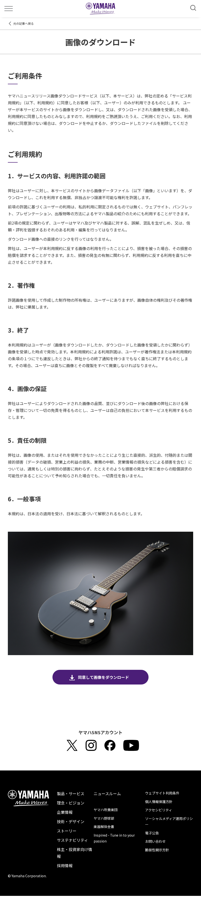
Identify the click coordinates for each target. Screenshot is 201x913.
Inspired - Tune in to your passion (114, 838)
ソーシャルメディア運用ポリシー (169, 821)
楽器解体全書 (104, 826)
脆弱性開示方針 (157, 849)
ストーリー (66, 831)
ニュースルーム (107, 793)
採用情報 (65, 865)
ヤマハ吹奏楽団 (106, 809)
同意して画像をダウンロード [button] (103, 677)
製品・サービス (70, 793)
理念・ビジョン (70, 803)
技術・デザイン (70, 821)
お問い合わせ (155, 841)
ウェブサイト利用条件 (162, 793)
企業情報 (65, 812)
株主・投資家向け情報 (74, 852)
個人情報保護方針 (159, 801)
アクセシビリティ (158, 809)
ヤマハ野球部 (104, 818)
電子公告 (152, 832)
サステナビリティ (72, 840)
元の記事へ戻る (23, 23)
